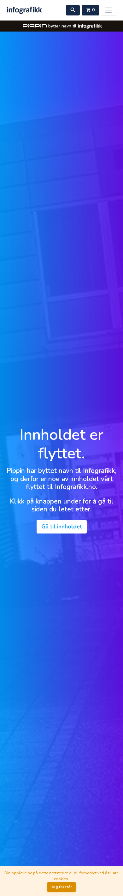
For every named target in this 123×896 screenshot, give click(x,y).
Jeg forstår (61, 886)
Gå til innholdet (61, 526)
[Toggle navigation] (108, 10)
